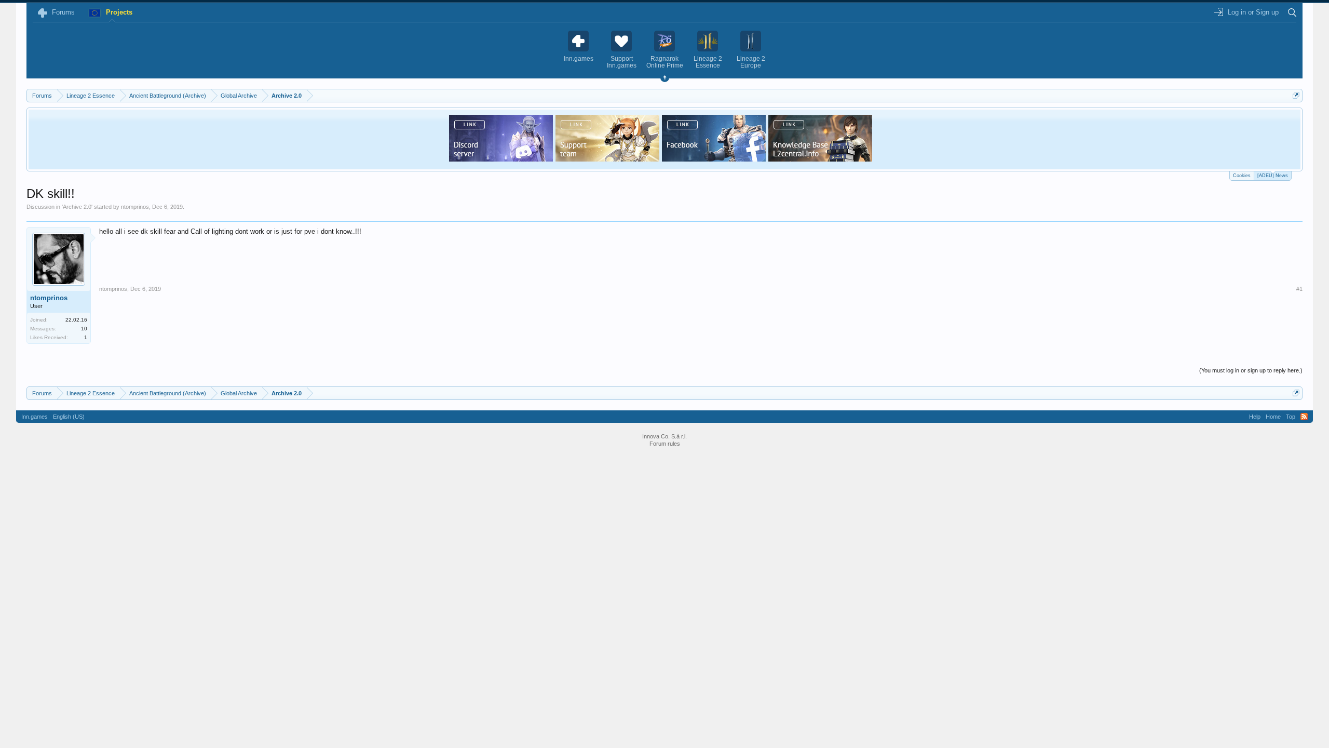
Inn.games (34, 416)
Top (1290, 416)
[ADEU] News (1272, 175)
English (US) (69, 416)
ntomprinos (135, 207)
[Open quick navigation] (1296, 95)
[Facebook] (714, 158)
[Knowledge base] (820, 158)
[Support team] (607, 158)
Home (1273, 416)
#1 (1299, 289)
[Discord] (501, 158)
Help (1254, 416)
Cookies (1242, 175)
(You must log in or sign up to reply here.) (1251, 370)
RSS (1304, 416)
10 (84, 328)
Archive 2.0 (77, 207)
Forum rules (664, 443)
